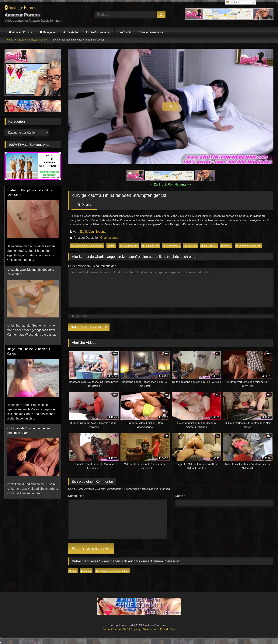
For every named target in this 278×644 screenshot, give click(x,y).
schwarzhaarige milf (250, 245)
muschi (87, 571)
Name (180, 495)
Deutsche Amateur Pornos (32, 39)
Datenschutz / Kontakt (156, 629)
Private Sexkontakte (151, 32)
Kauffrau (192, 245)
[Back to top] (266, 632)
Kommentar (76, 495)
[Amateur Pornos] (20, 8)
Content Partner (112, 629)
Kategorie (49, 32)
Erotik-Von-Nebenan (98, 32)
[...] (33, 259)
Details (86, 204)
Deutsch (234, 2)
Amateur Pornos (22, 32)
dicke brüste (173, 245)
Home (10, 39)
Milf (113, 245)
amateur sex (152, 245)
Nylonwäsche (130, 245)
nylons (227, 245)
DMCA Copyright (132, 629)
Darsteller (72, 32)
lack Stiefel (210, 245)
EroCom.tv (125, 32)
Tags (173, 629)
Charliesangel (109, 237)
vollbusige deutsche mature (113, 571)
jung (74, 571)
